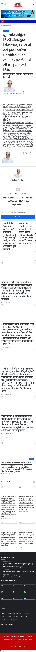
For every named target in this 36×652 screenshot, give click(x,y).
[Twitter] (2, 651)
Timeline (4, 619)
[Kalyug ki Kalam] (18, 4)
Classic (16, 613)
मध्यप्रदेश (6, 31)
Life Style (16, 616)
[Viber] (6, 651)
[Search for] (34, 5)
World (15, 619)
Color (21, 613)
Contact (20, 642)
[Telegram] (5, 651)
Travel (10, 619)
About (3, 613)
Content (27, 613)
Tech (27, 616)
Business (10, 613)
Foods (3, 616)
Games (9, 616)
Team (22, 616)
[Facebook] (0, 651)
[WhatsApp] (3, 651)
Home (15, 642)
